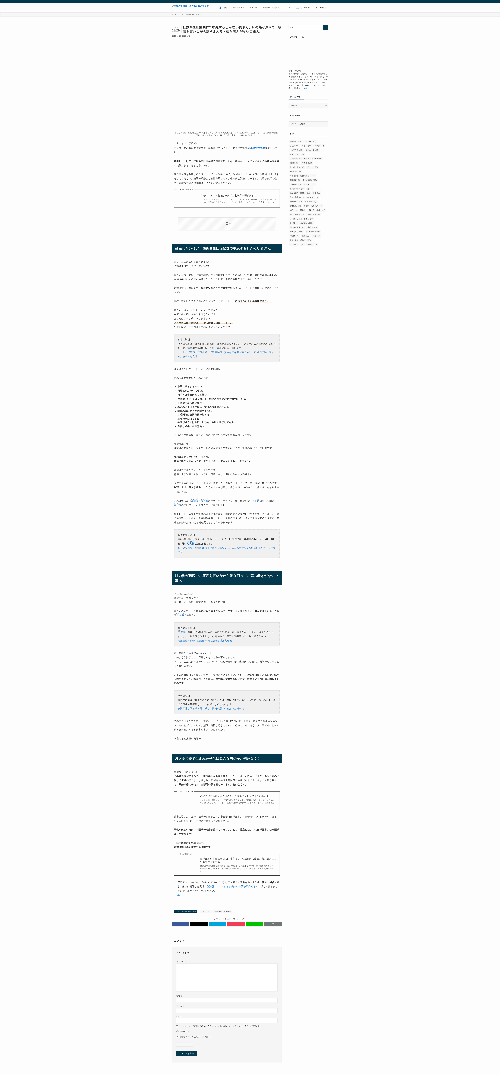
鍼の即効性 (313, 232)
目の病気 (312, 197)
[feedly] (316, 1)
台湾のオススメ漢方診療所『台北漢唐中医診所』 (227, 195)
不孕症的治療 (257, 148)
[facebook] (309, 1)
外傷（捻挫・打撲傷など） (302, 176)
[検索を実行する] (325, 27)
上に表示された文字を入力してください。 (194, 1037)
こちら (305, 88)
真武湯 (194, 501)
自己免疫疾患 (297, 227)
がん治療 (310, 141)
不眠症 (294, 163)
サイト (179, 1016)
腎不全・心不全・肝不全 (301, 219)
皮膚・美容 (297, 197)
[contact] (323, 1)
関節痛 (294, 236)
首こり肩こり (297, 244)
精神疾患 (295, 206)
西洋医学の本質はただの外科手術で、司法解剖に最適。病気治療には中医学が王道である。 (238, 860)
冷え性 (312, 167)
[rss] (319, 1)
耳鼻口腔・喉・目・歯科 (312, 210)
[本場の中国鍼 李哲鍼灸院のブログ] (190, 7)
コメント (181, 961)
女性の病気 (217, 911)
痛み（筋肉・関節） (300, 193)
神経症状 (310, 202)
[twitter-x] (313, 1)
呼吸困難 (295, 172)
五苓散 (204, 501)
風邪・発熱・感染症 (300, 240)
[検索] (326, 1)
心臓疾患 (295, 184)
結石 (293, 210)
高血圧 (312, 244)
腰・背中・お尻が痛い (301, 223)
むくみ (294, 146)
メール (180, 1006)
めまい (306, 146)
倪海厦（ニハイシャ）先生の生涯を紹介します (232, 886)
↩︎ (178, 894)
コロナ (319, 146)
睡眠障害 (227, 911)
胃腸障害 (313, 214)
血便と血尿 (296, 232)
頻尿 (316, 236)
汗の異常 (309, 184)
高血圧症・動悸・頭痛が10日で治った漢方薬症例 (205, 640)
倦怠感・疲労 (297, 167)
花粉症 (312, 227)
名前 (179, 996)
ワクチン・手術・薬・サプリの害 (306, 159)
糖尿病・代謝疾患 (313, 206)
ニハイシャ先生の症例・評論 (185, 911)
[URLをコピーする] (273, 924)
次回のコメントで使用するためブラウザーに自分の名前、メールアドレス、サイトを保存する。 (220, 1026)
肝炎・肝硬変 (297, 214)
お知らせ (295, 141)
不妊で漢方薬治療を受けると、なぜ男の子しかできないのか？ (234, 796)
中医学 (307, 163)
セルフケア (296, 150)
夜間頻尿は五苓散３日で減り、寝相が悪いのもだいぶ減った (211, 708)
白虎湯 (180, 615)
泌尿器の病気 (297, 189)
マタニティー (206, 911)
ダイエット (312, 150)
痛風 (316, 193)
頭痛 (306, 236)
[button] (180, 924)
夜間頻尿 (295, 180)
